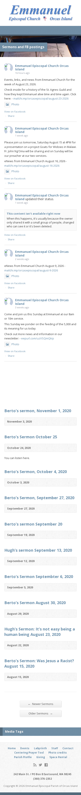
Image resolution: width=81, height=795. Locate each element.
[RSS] (35, 764)
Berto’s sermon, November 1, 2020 (37, 410)
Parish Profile (23, 757)
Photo (15, 104)
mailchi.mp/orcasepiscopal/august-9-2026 (31, 270)
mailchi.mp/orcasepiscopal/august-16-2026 (31, 166)
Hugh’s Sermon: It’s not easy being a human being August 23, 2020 (39, 631)
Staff (54, 748)
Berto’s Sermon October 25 (30, 436)
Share (11, 115)
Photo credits (57, 752)
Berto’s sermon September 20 (33, 524)
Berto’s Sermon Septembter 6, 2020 (38, 576)
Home (12, 748)
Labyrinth (40, 748)
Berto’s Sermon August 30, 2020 (35, 602)
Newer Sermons (40, 704)
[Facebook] (46, 764)
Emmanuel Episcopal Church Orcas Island (42, 67)
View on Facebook (14, 111)
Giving (40, 757)
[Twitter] (40, 764)
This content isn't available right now (33, 213)
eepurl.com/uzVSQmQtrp (37, 338)
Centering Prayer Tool (29, 752)
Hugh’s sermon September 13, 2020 (38, 550)
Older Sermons (41, 713)
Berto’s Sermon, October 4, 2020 (35, 471)
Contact (67, 748)
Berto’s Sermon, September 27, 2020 (39, 497)
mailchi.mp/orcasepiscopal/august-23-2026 (40, 98)
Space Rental (58, 757)
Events (24, 748)
